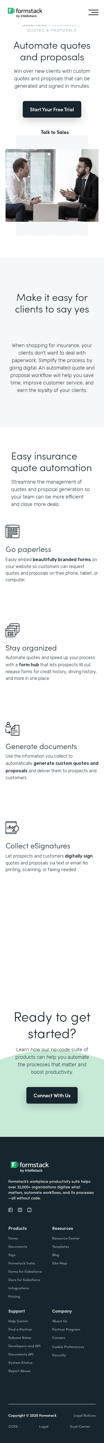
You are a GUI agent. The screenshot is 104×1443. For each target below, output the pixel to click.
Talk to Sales (55, 132)
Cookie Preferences (68, 1346)
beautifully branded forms (62, 559)
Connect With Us (52, 1095)
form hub (29, 664)
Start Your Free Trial (52, 109)
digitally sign (79, 856)
